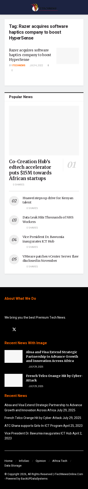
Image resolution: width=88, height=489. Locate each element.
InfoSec (24, 461)
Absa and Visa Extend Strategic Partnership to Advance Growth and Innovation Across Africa (52, 356)
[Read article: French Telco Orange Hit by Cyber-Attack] (14, 380)
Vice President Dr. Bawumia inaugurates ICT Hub (43, 239)
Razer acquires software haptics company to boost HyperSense (30, 55)
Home (8, 461)
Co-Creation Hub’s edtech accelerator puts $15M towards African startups (30, 170)
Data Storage (13, 465)
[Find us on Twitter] (14, 330)
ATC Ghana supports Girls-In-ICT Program (34, 425)
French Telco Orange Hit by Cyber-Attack (33, 418)
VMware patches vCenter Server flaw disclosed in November (50, 258)
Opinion (41, 461)
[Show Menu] (6, 7)
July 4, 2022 (36, 65)
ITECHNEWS (18, 65)
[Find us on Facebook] (6, 330)
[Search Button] (81, 7)
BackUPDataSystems (34, 479)
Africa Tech (59, 461)
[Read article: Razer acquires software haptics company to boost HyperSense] (67, 56)
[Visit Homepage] (44, 7)
